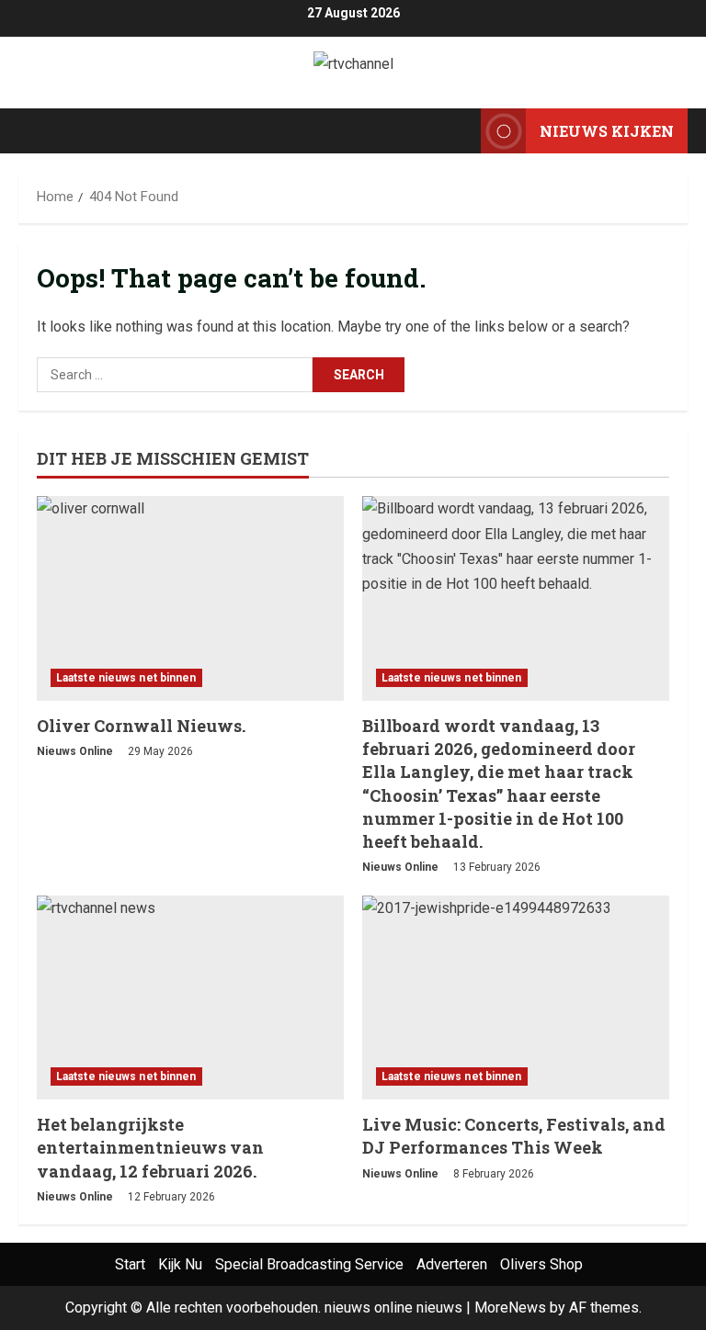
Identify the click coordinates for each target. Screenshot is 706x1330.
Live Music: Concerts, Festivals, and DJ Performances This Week (514, 1135)
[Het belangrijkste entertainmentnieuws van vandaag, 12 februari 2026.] (190, 998)
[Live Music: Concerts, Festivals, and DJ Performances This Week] (515, 998)
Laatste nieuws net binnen (126, 677)
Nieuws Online (75, 751)
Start (130, 1264)
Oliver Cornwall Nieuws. (141, 726)
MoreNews (510, 1307)
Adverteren (451, 1264)
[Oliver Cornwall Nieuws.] (190, 598)
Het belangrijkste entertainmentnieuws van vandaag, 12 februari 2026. (150, 1147)
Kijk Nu (180, 1264)
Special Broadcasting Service (309, 1264)
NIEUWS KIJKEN (607, 131)
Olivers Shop (541, 1264)
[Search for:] (175, 374)
